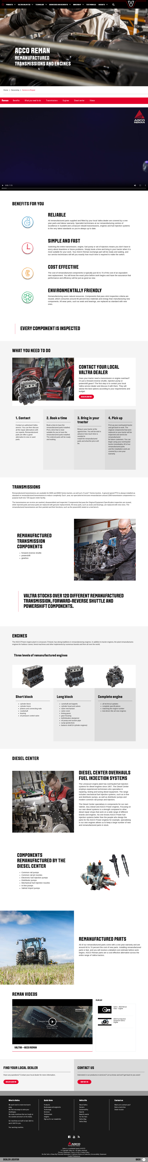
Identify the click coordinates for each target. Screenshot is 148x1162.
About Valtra (83, 1105)
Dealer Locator (11, 1160)
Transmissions (52, 101)
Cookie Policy (85, 1152)
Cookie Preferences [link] (74, 1156)
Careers (81, 1107)
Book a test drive (120, 1107)
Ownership (77, 5)
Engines (66, 101)
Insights (101, 5)
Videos (92, 101)
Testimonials (91, 5)
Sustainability (83, 1109)
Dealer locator (86, 397)
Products (9, 5)
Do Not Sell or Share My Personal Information (56, 1154)
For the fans (83, 1117)
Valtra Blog (82, 1119)
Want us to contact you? (122, 1105)
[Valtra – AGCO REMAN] (52, 1021)
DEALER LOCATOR (11, 1082)
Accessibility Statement (98, 1154)
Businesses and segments (58, 5)
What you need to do (33, 101)
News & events (84, 1114)
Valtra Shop (83, 1121)
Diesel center (79, 101)
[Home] (3, 4)
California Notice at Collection (81, 1154)
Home (5, 90)
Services (47, 1112)
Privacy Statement (64, 1152)
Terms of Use (75, 1152)
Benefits (16, 101)
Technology (40, 5)
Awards (81, 1112)
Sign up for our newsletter (52, 1119)
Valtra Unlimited (24, 5)
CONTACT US (84, 1082)
